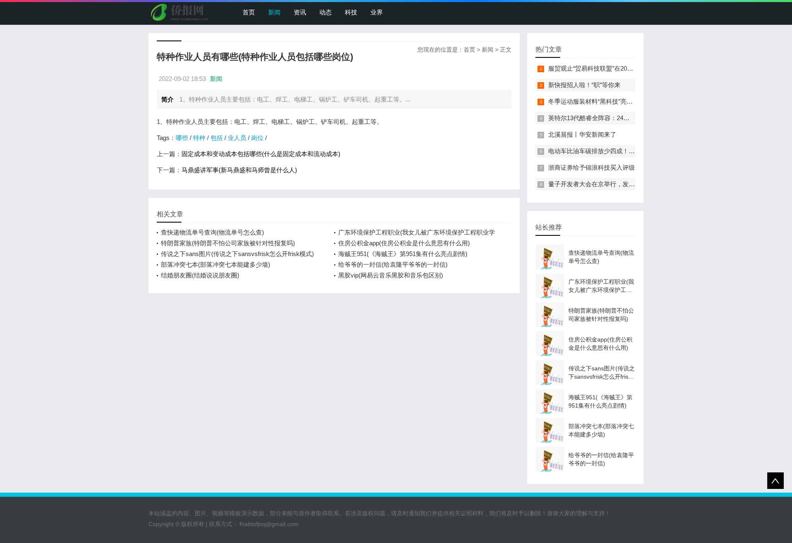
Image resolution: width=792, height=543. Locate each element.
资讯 (300, 12)
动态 (325, 12)
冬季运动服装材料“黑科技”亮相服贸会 (599, 101)
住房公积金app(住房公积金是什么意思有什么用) (404, 243)
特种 (199, 137)
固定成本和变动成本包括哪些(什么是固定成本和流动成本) (261, 153)
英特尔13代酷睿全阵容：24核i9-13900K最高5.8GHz (619, 117)
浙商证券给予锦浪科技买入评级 (591, 167)
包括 (216, 137)
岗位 (257, 137)
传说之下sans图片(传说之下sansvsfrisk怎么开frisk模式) (237, 253)
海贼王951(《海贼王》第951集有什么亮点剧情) (402, 253)
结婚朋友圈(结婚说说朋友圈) (200, 275)
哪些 (182, 137)
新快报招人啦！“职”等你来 (584, 84)
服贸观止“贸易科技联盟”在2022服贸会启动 (606, 68)
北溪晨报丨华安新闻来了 (582, 134)
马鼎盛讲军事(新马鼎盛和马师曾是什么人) (239, 169)
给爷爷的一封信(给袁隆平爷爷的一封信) (393, 264)
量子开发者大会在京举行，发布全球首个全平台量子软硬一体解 (634, 183)
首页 (249, 12)
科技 (351, 12)
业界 (376, 12)
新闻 (274, 12)
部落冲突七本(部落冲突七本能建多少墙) (215, 264)
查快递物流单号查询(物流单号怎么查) (212, 232)
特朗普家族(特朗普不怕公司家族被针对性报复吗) (228, 243)
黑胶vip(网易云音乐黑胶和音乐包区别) (390, 275)
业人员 (237, 137)
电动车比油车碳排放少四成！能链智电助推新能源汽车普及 (628, 150)
